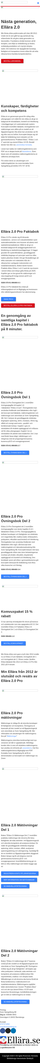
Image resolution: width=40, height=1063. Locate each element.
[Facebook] (2, 1030)
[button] (38, 3)
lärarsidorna (26, 151)
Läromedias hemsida (24, 145)
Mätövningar (11, 736)
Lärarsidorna (27, 748)
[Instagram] (8, 1030)
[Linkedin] (13, 1030)
